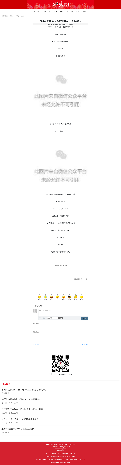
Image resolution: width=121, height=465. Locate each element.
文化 (65, 11)
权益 (54, 11)
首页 (32, 11)
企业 (22, 16)
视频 (60, 11)
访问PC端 (60, 450)
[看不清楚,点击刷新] (60, 318)
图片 (71, 11)
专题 (76, 11)
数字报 (82, 11)
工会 (43, 11)
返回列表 (36, 345)
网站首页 (85, 345)
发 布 (84, 319)
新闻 (37, 11)
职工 (49, 11)
